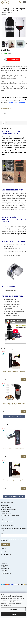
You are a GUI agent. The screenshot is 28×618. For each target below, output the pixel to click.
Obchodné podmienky (6, 507)
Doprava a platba (5, 511)
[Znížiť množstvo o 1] (6, 60)
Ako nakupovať (4, 505)
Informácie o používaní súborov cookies (10, 515)
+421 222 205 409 (7, 554)
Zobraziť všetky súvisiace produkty (14, 496)
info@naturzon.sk (7, 552)
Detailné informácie (5, 108)
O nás (2, 519)
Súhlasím (13, 614)
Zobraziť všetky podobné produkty (14, 416)
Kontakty (3, 517)
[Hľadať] (16, 2)
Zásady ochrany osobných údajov (8, 509)
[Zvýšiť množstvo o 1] (6, 59)
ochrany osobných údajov (13, 603)
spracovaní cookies (6, 605)
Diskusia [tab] (8, 123)
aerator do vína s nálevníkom (17, 102)
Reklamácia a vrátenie (6, 513)
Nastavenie (13, 609)
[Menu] (24, 2)
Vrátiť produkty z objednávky (7, 521)
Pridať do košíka (15, 59)
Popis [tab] (3, 123)
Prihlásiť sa (5, 544)
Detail (23, 456)
